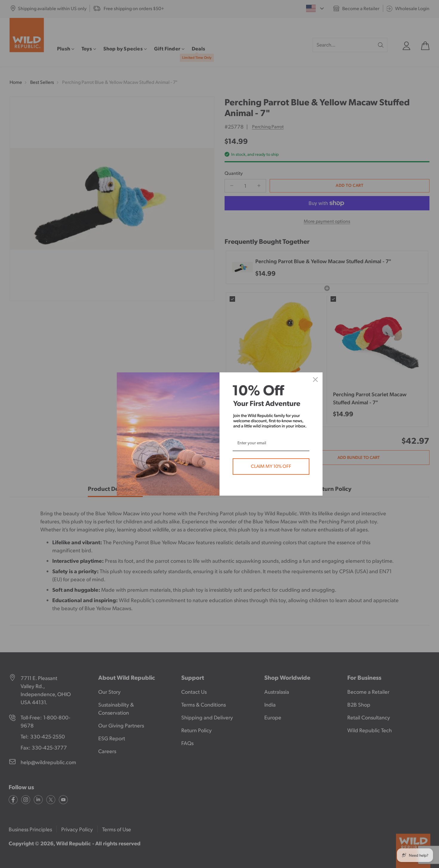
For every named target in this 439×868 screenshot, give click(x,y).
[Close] (315, 379)
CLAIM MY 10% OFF (271, 466)
